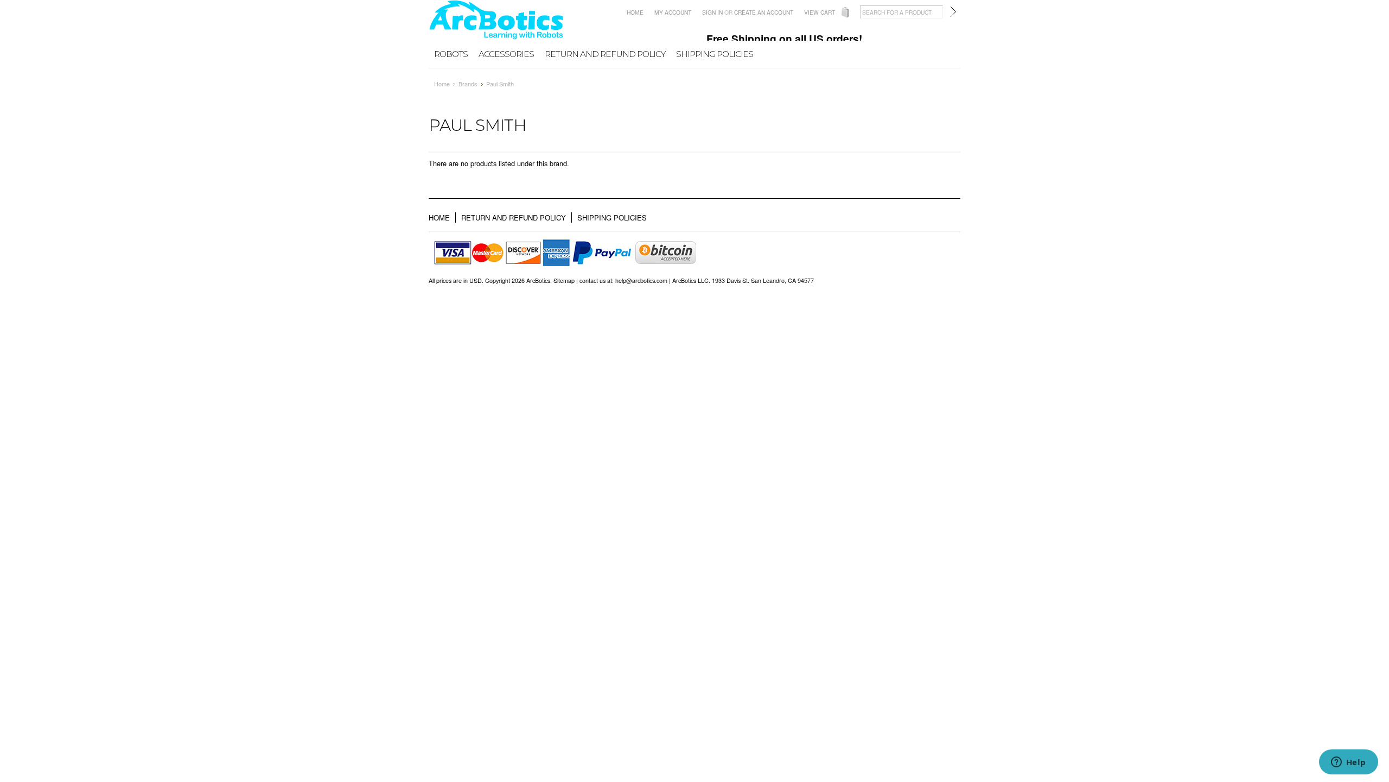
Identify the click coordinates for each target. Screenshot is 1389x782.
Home (635, 12)
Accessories (506, 54)
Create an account (763, 12)
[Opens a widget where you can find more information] (1348, 763)
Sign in (712, 12)
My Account (672, 12)
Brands (467, 83)
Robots (451, 54)
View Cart (819, 12)
